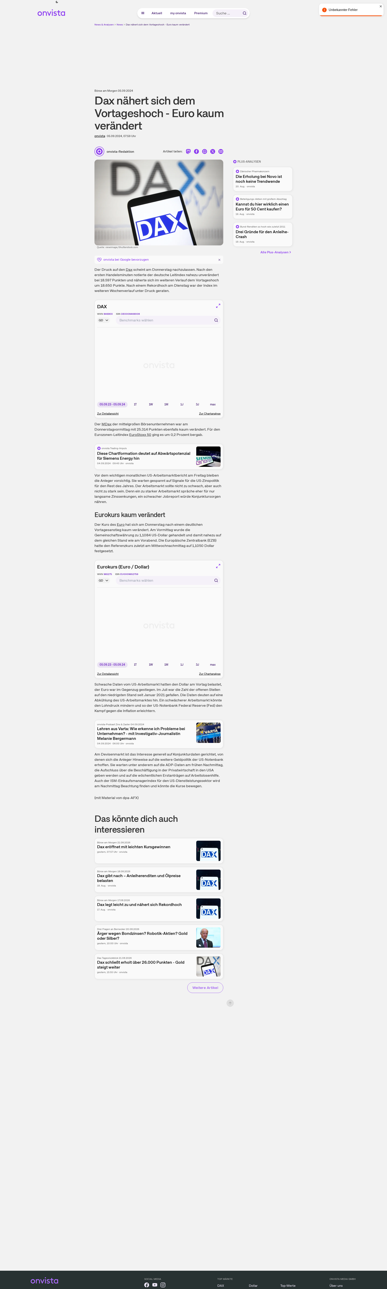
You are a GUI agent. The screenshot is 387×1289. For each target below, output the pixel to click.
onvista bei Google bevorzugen (126, 259)
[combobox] (168, 320)
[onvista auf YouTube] (154, 1285)
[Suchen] (244, 13)
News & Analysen (104, 24)
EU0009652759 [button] (129, 574)
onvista (99, 136)
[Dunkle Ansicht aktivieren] (57, 2)
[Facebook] (196, 152)
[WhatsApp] (204, 152)
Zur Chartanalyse (210, 413)
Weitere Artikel (205, 987)
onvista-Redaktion (120, 151)
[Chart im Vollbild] (218, 306)
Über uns (336, 1286)
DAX (102, 306)
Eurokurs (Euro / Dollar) (123, 567)
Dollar (253, 1286)
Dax (129, 269)
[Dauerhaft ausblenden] (219, 259)
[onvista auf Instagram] (162, 1285)
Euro (121, 524)
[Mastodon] (188, 152)
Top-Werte (288, 1286)
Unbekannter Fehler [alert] (343, 10)
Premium (201, 13)
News (120, 24)
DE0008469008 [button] (130, 314)
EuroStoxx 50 (140, 434)
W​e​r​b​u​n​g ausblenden (228, 55)
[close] (380, 6)
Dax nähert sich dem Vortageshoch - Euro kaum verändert (158, 24)
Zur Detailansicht (108, 413)
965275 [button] (108, 574)
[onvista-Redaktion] (100, 151)
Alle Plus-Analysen (274, 252)
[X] (212, 152)
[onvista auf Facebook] (146, 1285)
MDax (107, 424)
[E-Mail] (220, 152)
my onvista (178, 13)
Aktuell (157, 13)
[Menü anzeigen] (143, 13)
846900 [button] (108, 314)
